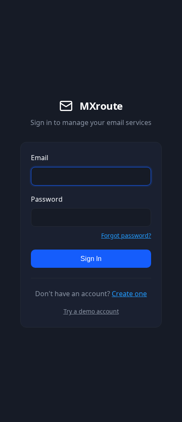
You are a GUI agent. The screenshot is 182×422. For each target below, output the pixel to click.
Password (47, 199)
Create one (129, 293)
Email (39, 157)
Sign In (91, 258)
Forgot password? (126, 235)
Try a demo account (91, 311)
